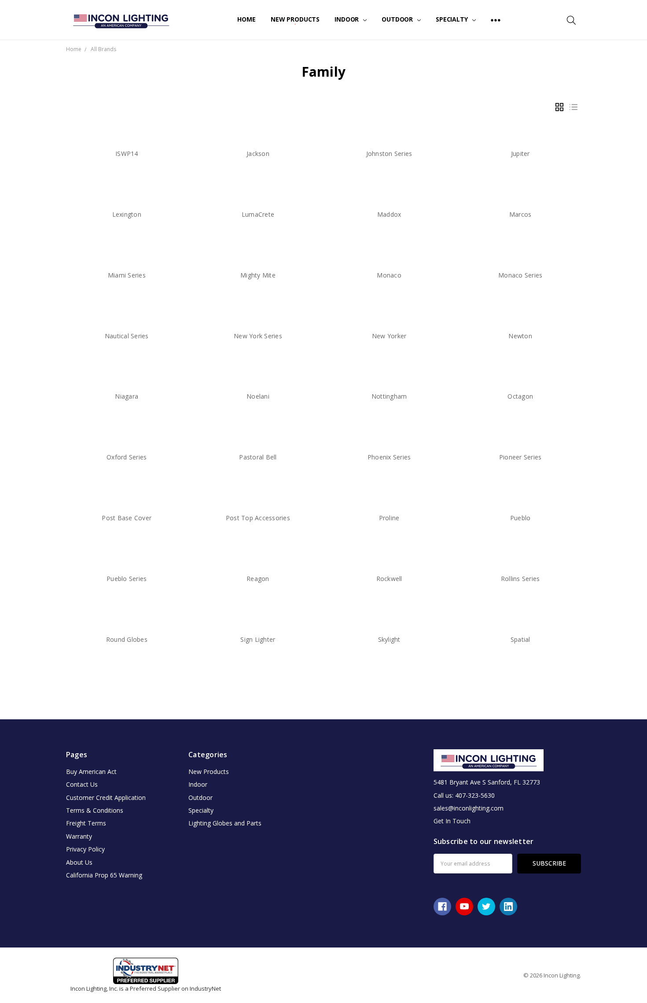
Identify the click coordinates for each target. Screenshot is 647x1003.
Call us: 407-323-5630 (464, 795)
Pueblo (520, 518)
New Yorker (389, 336)
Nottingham (389, 396)
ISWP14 (126, 153)
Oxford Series (127, 457)
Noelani (257, 396)
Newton (520, 336)
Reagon (257, 578)
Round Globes (126, 639)
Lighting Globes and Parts (224, 823)
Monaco (389, 275)
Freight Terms (86, 823)
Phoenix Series (389, 457)
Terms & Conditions (94, 810)
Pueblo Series (127, 578)
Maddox (389, 214)
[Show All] (495, 20)
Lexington (126, 214)
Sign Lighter (257, 639)
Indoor (347, 19)
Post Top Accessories (258, 518)
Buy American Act (91, 771)
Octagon (520, 396)
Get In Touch (452, 821)
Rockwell (389, 578)
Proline (389, 518)
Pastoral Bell (257, 457)
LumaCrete (258, 214)
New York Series (258, 336)
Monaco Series (520, 275)
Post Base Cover (126, 518)
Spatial (520, 639)
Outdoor (398, 19)
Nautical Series (127, 336)
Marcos (520, 214)
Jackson (257, 153)
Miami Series (127, 275)
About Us (79, 862)
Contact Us (82, 784)
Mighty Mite (258, 275)
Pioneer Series (520, 457)
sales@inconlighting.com (469, 808)
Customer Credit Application (106, 797)
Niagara (126, 396)
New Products (295, 19)
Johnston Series (389, 153)
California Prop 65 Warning (104, 875)
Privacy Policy (85, 849)
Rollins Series (520, 578)
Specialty (453, 19)
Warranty (79, 836)
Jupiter (520, 153)
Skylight (389, 639)
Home (246, 19)
